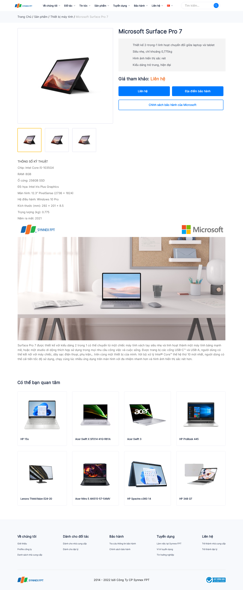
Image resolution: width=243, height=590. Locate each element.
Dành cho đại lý (70, 549)
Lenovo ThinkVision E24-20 (36, 498)
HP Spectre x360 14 (139, 498)
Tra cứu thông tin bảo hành (122, 543)
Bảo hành (139, 5)
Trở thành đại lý (209, 549)
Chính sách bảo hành (119, 549)
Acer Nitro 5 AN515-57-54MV (92, 498)
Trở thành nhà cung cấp (214, 543)
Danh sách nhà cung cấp (29, 554)
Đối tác (68, 5)
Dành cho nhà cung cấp (75, 543)
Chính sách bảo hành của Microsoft (172, 105)
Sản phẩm (100, 5)
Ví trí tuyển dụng (165, 549)
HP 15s (24, 439)
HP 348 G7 (185, 498)
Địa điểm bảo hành (197, 91)
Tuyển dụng (120, 5)
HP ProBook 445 (189, 439)
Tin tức (83, 5)
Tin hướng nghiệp (165, 554)
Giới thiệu (22, 543)
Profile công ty (24, 549)
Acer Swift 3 (134, 439)
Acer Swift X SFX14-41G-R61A (92, 439)
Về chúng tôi (50, 5)
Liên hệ (156, 5)
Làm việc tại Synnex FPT (169, 543)
